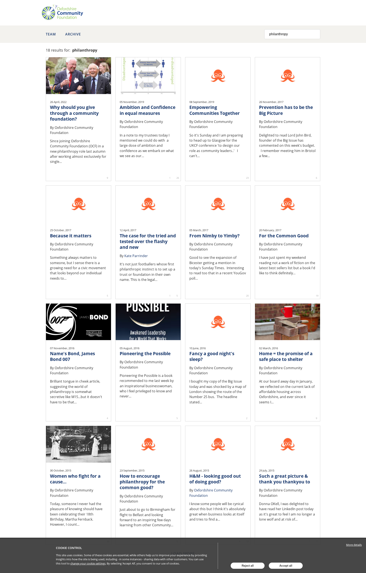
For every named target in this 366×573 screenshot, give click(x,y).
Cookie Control (69, 548)
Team (51, 34)
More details (354, 545)
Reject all (248, 565)
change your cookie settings (87, 563)
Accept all (285, 565)
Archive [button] (73, 34)
